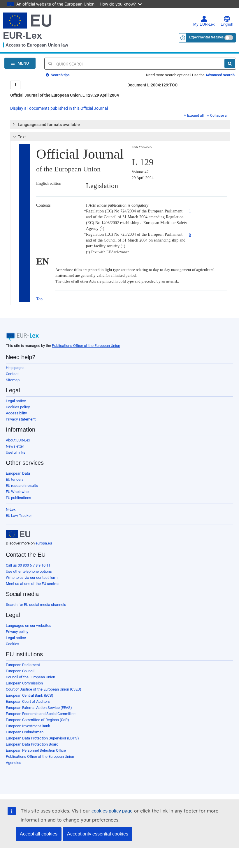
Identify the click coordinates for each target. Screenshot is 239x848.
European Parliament (23, 665)
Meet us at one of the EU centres (32, 583)
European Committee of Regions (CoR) (37, 720)
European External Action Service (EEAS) (39, 707)
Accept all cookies (38, 833)
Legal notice (16, 401)
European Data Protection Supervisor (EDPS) (42, 738)
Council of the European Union (30, 677)
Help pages (15, 368)
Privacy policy (17, 631)
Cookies (12, 644)
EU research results (22, 485)
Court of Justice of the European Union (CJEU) (43, 689)
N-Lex (10, 509)
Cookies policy (18, 407)
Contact (12, 374)
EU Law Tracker (19, 515)
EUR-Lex (22, 35)
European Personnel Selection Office (36, 750)
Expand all (195, 115)
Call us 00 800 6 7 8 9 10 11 (28, 565)
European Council (20, 671)
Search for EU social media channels (36, 604)
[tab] (120, 124)
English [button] (227, 24)
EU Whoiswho (17, 491)
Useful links (15, 452)
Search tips (60, 75)
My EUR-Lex (204, 24)
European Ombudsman (24, 732)
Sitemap (13, 380)
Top (39, 299)
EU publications (18, 498)
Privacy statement (21, 419)
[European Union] (18, 534)
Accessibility (16, 413)
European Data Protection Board (32, 744)
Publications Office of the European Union (86, 345)
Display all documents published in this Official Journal (59, 108)
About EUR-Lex (18, 440)
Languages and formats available (49, 124)
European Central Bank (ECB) (29, 695)
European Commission (24, 683)
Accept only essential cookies (97, 833)
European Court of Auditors (28, 701)
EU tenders (15, 479)
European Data (18, 473)
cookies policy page (112, 810)
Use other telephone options (29, 571)
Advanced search (220, 75)
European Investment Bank (28, 726)
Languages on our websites (28, 625)
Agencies (13, 762)
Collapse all (219, 115)
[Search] (229, 63)
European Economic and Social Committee (40, 714)
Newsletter (15, 446)
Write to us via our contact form (31, 577)
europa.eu (44, 543)
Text (22, 136)
